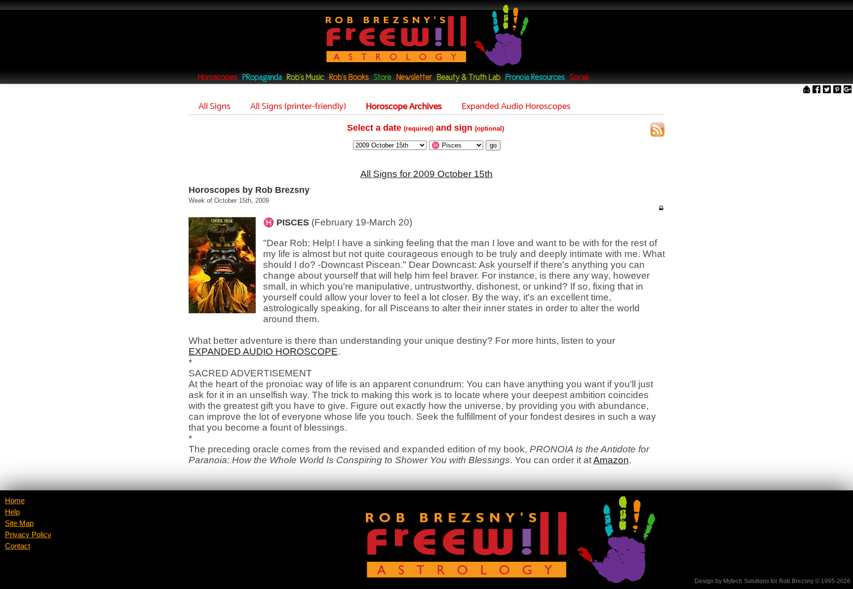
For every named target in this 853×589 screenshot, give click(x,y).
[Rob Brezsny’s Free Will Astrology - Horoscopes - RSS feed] (657, 131)
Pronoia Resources (535, 77)
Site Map (19, 523)
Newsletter (414, 77)
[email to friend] (806, 90)
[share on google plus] (848, 90)
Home (15, 501)
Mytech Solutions (746, 581)
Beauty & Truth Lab (469, 77)
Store (382, 77)
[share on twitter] (827, 90)
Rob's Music (305, 77)
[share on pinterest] (837, 90)
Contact (17, 546)
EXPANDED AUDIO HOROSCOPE (263, 351)
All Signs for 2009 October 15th (426, 174)
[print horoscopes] (661, 208)
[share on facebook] (816, 90)
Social (579, 77)
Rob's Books (349, 77)
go (493, 145)
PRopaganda (262, 77)
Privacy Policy (28, 535)
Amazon (611, 460)
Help (12, 512)
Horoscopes (217, 77)
